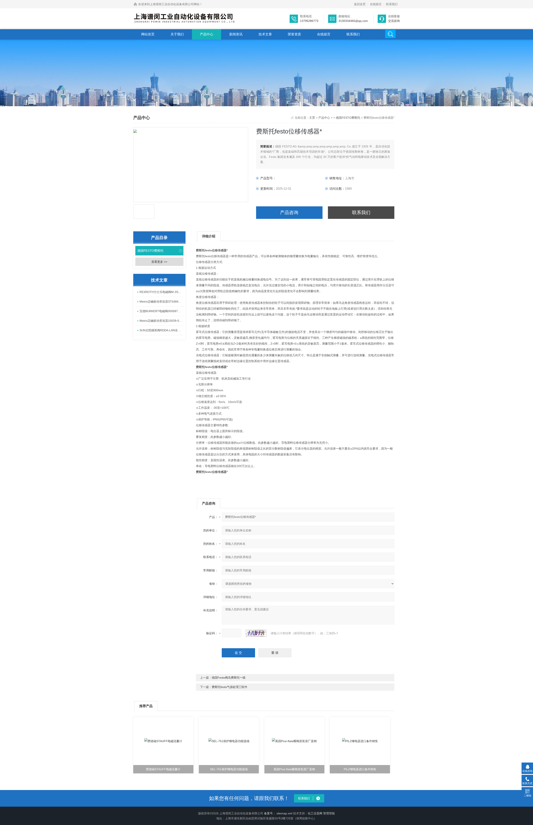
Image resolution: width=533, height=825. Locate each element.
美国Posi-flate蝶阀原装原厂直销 (294, 769)
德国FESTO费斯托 (348, 117)
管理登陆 (329, 813)
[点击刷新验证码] (256, 633)
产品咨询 (289, 212)
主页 (312, 117)
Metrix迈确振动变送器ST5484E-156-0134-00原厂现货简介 (161, 301)
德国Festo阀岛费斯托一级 (228, 677)
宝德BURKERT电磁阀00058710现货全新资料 (161, 311)
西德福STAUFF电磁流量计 (163, 769)
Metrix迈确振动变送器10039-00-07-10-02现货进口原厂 (161, 320)
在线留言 (376, 4)
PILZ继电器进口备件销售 (360, 769)
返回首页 (360, 4)
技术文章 (265, 34)
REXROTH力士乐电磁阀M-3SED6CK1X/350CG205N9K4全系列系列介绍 (161, 292)
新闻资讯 (236, 34)
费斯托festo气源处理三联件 (229, 687)
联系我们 (392, 4)
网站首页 (147, 34)
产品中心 (206, 34)
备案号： (270, 813)
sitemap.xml (284, 813)
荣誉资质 (294, 34)
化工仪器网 (315, 813)
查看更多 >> (159, 261)
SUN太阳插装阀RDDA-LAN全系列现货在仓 (161, 330)
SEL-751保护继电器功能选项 (229, 769)
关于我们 (177, 34)
